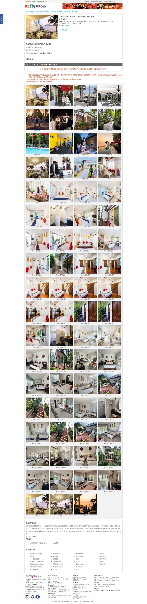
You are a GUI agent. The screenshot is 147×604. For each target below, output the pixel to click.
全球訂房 (39, 11)
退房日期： (29, 50)
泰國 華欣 (46, 11)
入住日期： (29, 47)
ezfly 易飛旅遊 (30, 11)
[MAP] (79, 23)
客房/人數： (29, 53)
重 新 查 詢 (29, 59)
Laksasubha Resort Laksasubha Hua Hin (64, 11)
